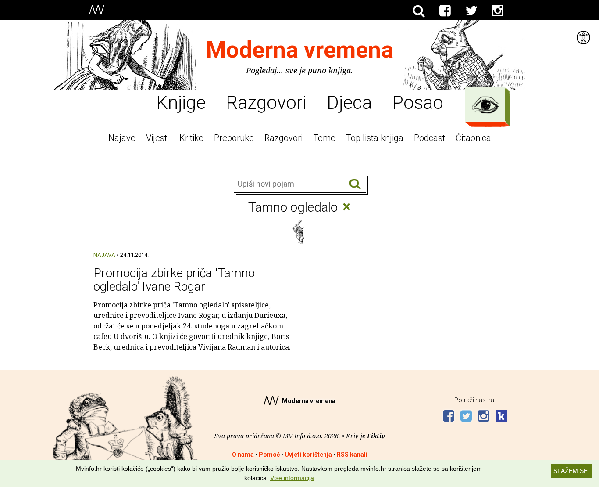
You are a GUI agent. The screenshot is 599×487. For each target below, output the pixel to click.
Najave (121, 138)
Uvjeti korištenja (308, 454)
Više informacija (292, 477)
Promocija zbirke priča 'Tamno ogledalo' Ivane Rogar (174, 280)
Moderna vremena (299, 49)
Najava (104, 255)
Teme (324, 138)
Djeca (349, 102)
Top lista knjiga (374, 138)
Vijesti (157, 138)
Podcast (429, 138)
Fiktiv (376, 436)
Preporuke (234, 138)
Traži (355, 184)
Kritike (191, 138)
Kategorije (485, 105)
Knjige (181, 102)
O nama (243, 454)
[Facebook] (445, 11)
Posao (417, 102)
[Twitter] (471, 11)
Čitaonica (473, 138)
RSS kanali (352, 454)
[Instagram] (497, 11)
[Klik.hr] (501, 417)
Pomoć (269, 454)
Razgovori (266, 102)
